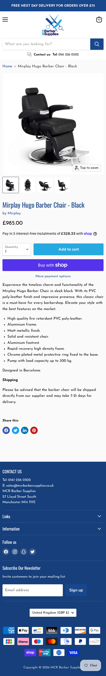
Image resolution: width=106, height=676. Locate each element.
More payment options (53, 276)
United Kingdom (50, 612)
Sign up (76, 590)
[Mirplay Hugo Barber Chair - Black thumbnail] (10, 185)
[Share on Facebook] (6, 430)
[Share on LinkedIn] (24, 430)
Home (7, 66)
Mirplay (14, 213)
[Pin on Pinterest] (34, 430)
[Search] (97, 44)
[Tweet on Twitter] (15, 430)
